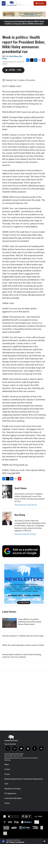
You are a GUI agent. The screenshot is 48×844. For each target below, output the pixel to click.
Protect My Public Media (12, 798)
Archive (7, 803)
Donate (41, 3)
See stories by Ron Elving (25, 534)
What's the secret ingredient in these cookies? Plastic (23, 645)
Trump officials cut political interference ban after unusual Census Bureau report (29, 621)
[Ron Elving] (7, 518)
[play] (3, 841)
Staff (6, 784)
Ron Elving (20, 515)
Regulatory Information (12, 789)
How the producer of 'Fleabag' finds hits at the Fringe (22, 636)
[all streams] (45, 841)
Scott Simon (13, 56)
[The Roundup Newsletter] (24, 584)
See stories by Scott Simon (26, 505)
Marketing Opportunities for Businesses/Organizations (23, 779)
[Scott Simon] (7, 491)
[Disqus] (24, 700)
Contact (7, 769)
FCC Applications (10, 793)
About (6, 764)
